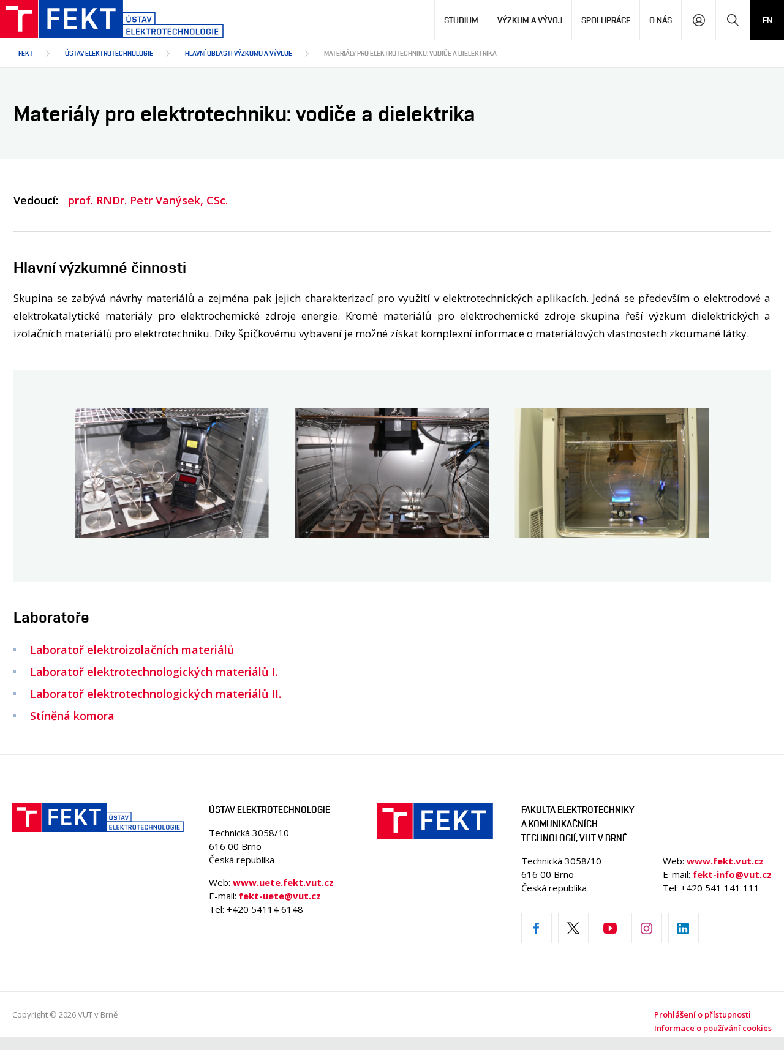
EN (767, 20)
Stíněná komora (72, 715)
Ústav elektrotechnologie (109, 53)
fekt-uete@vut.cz (280, 896)
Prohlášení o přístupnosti (702, 1014)
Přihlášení (698, 20)
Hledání (733, 20)
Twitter (573, 928)
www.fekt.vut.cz (725, 861)
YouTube (610, 928)
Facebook (536, 928)
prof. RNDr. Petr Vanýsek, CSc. (148, 200)
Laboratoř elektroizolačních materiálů (132, 649)
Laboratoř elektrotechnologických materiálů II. (155, 693)
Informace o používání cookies (713, 1027)
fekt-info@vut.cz (732, 874)
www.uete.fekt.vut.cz (283, 882)
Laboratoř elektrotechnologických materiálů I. (153, 671)
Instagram (646, 928)
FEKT (25, 53)
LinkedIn (683, 928)
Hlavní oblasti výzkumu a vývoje (238, 53)
